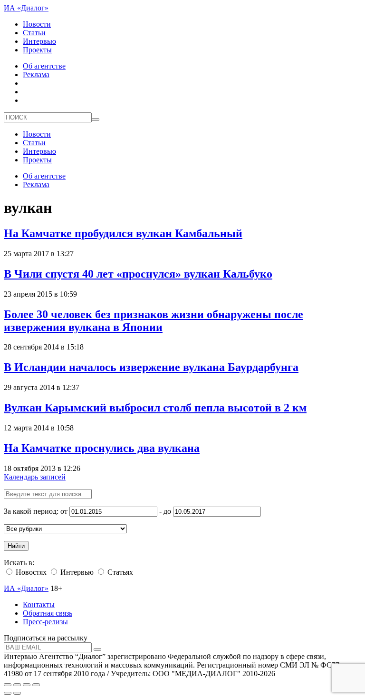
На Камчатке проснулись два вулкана (102, 448)
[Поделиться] (17, 684)
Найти (16, 545)
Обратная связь (47, 613)
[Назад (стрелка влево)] (7, 693)
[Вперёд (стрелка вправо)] (17, 693)
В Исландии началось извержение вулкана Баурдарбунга (151, 367)
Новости (37, 24)
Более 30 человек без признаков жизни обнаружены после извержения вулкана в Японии (153, 320)
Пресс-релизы (45, 622)
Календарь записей (35, 477)
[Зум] (36, 684)
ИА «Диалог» (26, 8)
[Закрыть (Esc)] (7, 684)
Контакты (39, 604)
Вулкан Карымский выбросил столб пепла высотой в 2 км (155, 407)
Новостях (30, 572)
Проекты (37, 50)
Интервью (39, 41)
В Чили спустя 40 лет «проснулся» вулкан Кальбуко (138, 274)
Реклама (36, 74)
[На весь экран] (26, 684)
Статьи (34, 33)
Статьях (119, 572)
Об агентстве (44, 66)
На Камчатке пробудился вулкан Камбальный (123, 233)
